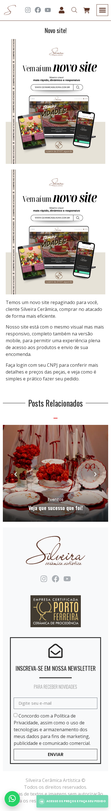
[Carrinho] (86, 10)
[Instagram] (28, 10)
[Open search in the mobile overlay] (74, 10)
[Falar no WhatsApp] (12, 798)
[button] (102, 10)
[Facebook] (38, 10)
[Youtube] (48, 10)
